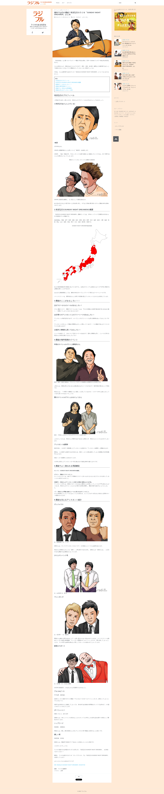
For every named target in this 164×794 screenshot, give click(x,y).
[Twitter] (43, 32)
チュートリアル (118, 114)
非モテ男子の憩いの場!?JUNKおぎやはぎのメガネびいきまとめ (128, 76)
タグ (63, 2)
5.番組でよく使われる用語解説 (63, 88)
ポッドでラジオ (119, 126)
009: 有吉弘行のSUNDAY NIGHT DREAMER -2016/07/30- (69, 765)
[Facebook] (32, 32)
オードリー (121, 113)
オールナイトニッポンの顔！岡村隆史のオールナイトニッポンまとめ (129, 43)
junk (117, 111)
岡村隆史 (121, 116)
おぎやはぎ (131, 111)
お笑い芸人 (85, 17)
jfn (115, 111)
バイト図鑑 (118, 129)
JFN (74, 17)
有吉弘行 (78, 17)
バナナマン (131, 114)
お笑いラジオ (125, 39)
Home (57, 2)
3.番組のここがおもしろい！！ (63, 84)
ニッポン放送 (125, 114)
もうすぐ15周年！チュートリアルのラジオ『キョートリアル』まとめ (129, 87)
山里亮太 (116, 116)
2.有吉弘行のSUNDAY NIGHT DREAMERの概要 (68, 82)
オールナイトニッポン (130, 113)
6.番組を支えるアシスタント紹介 (64, 90)
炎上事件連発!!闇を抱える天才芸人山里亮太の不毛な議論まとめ (129, 54)
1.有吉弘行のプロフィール (62, 80)
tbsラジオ (126, 111)
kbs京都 (121, 111)
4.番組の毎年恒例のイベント (63, 86)
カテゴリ (69, 2)
